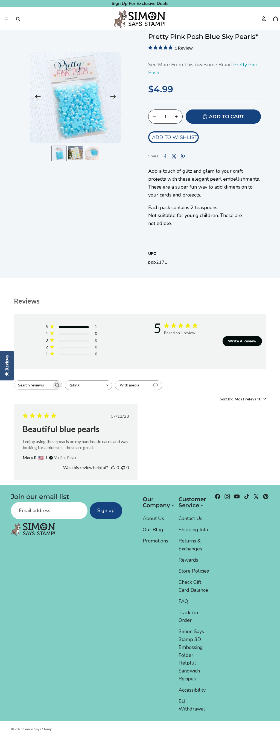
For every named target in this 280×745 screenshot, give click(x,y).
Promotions (155, 541)
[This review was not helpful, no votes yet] (123, 467)
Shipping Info (193, 529)
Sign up (106, 510)
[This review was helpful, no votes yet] (113, 467)
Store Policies (194, 571)
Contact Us (190, 518)
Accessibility (192, 689)
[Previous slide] (36, 98)
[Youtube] (237, 496)
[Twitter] (256, 496)
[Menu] (6, 19)
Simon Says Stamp (37, 729)
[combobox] (88, 385)
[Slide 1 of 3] (59, 153)
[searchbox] (33, 385)
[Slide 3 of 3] (92, 153)
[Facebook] (217, 496)
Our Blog (153, 529)
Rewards (188, 559)
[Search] (18, 19)
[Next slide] (115, 98)
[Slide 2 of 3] (75, 153)
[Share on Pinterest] (182, 156)
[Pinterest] (265, 496)
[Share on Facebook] (165, 156)
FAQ (183, 601)
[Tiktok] (246, 496)
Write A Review (242, 341)
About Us (153, 518)
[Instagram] (227, 496)
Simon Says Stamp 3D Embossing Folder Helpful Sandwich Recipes (191, 655)
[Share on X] (174, 156)
